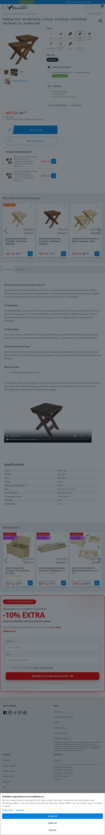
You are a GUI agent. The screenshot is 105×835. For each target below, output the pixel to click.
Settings (52, 830)
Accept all (52, 816)
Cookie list (20, 810)
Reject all (52, 823)
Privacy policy (7, 810)
